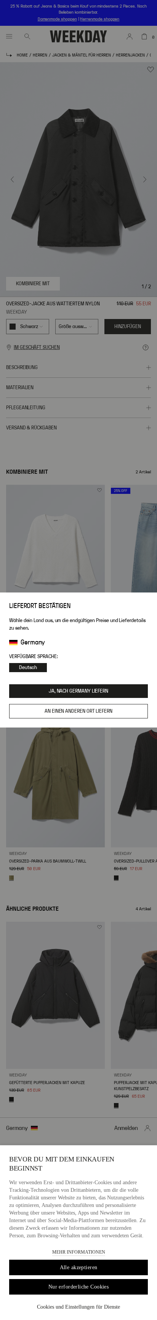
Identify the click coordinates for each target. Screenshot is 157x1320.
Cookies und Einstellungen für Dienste (78, 1307)
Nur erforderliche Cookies (78, 1287)
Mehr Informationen (78, 1252)
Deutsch (28, 667)
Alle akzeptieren (79, 1267)
